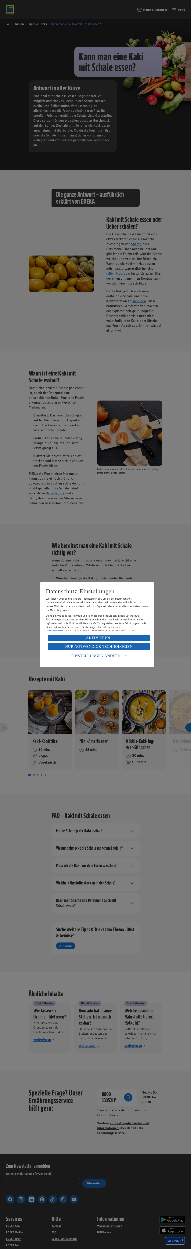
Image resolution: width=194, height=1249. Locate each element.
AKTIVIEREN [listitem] (98, 638)
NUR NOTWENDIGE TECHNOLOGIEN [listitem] (98, 646)
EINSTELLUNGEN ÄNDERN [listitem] (96, 656)
